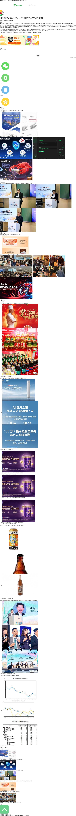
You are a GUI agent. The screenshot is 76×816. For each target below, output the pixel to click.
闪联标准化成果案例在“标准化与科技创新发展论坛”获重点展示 (11, 110)
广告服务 (5, 814)
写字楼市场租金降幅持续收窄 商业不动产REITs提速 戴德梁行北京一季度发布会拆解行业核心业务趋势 (19, 600)
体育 (6, 0)
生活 (10, 0)
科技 (23, 0)
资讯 (3, 0)
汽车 (22, 0)
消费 (20, 0)
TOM (1, 111)
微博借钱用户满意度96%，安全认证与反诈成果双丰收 (10, 234)
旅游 (8, 0)
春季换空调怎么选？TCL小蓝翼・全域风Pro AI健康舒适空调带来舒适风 (13, 378)
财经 (16, 0)
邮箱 (25, 0)
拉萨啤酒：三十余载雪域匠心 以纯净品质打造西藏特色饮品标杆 (12, 525)
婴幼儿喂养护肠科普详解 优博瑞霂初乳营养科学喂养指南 (12, 522)
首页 (1, 0)
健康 (18, 0)
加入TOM (9, 814)
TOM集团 (2, 814)
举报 (1, 48)
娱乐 (4, 0)
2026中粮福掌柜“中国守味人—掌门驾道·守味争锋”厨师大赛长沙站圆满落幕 (14, 303)
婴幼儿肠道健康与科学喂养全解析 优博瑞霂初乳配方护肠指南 (13, 497)
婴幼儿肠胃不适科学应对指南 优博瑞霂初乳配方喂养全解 (12, 472)
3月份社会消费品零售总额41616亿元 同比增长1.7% (9, 675)
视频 (14, 0)
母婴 (12, 0)
